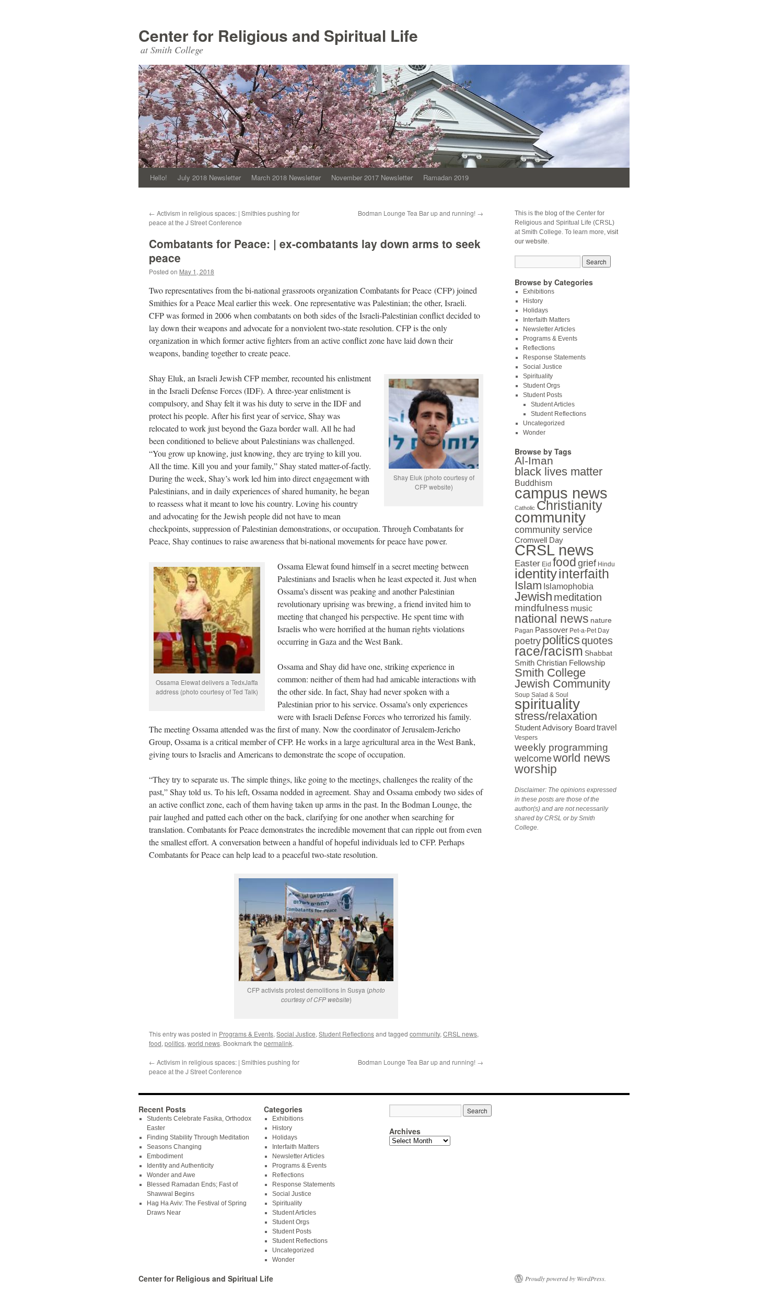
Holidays (535, 310)
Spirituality (538, 376)
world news (204, 1043)
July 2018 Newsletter (209, 177)
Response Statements (554, 357)
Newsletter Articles (549, 329)
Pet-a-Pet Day (589, 630)
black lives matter (558, 471)
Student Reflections (346, 1033)
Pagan (524, 630)
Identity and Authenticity (180, 1165)
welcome (533, 758)
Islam (528, 585)
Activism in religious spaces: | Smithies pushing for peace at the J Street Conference (224, 217)
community (425, 1033)
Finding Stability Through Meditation (198, 1137)
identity (536, 573)
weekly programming (561, 747)
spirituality (547, 704)
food (155, 1043)
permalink (278, 1043)
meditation (578, 597)
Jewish (533, 596)
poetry (528, 640)
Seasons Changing (174, 1146)
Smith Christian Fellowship (560, 662)
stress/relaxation (556, 716)
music (581, 608)
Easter (527, 563)
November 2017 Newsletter (372, 177)
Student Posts (542, 395)
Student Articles (553, 404)
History (533, 301)
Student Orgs (541, 385)
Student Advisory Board (555, 727)
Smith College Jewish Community (562, 678)
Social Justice (296, 1033)
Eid (546, 564)
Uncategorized (544, 423)
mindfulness (542, 607)
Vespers (526, 737)
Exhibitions (538, 291)
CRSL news (460, 1033)
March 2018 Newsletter (286, 177)
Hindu (606, 564)
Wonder (534, 432)
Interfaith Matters (546, 319)
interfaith (583, 574)
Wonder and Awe (171, 1175)
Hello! (158, 177)
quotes (597, 640)
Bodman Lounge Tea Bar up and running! (420, 212)
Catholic (525, 508)
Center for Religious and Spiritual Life (278, 35)
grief (587, 562)
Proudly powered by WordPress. (565, 1278)
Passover (551, 629)
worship (536, 769)
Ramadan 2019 (446, 177)
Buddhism (533, 482)
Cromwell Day (539, 540)
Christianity (569, 505)
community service (553, 530)
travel (607, 727)
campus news (561, 493)
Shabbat (598, 653)
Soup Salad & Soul (541, 695)
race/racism (549, 651)
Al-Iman (534, 461)
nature (601, 620)
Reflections (539, 348)
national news (552, 618)
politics (174, 1043)
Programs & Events (246, 1033)
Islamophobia (568, 586)
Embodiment (165, 1156)
